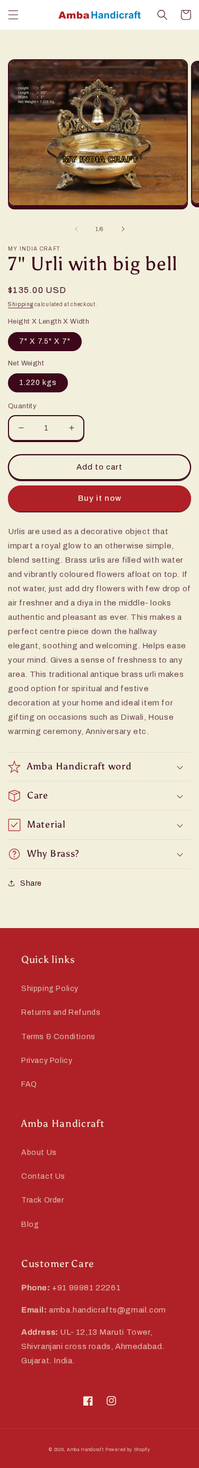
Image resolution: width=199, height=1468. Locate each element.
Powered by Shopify (127, 1449)
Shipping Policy (50, 989)
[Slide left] (76, 229)
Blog (30, 1224)
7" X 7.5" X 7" (45, 341)
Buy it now (100, 498)
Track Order (42, 1200)
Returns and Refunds (60, 1012)
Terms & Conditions (58, 1037)
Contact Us (43, 1176)
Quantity (22, 406)
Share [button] (31, 883)
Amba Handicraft (85, 1449)
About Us (39, 1153)
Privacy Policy (46, 1061)
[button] (13, 14)
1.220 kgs (38, 383)
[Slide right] (123, 229)
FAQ (29, 1084)
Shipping (20, 304)
